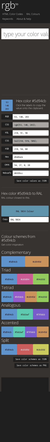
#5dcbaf (25, 314)
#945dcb (19, 297)
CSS (7, 124)
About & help (24, 18)
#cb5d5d (25, 350)
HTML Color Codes (12, 14)
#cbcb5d (41, 350)
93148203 (7, 105)
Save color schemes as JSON (31, 359)
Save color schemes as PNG (32, 365)
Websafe (7, 173)
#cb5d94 (25, 279)
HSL (7, 132)
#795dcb (41, 314)
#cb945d (37, 262)
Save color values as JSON (32, 181)
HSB (7, 148)
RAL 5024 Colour (25, 211)
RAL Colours (33, 14)
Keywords (7, 18)
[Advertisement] (25, 67)
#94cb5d (41, 279)
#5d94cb (13, 262)
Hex (7, 157)
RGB (7, 116)
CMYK (7, 165)
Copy (5, 219)
